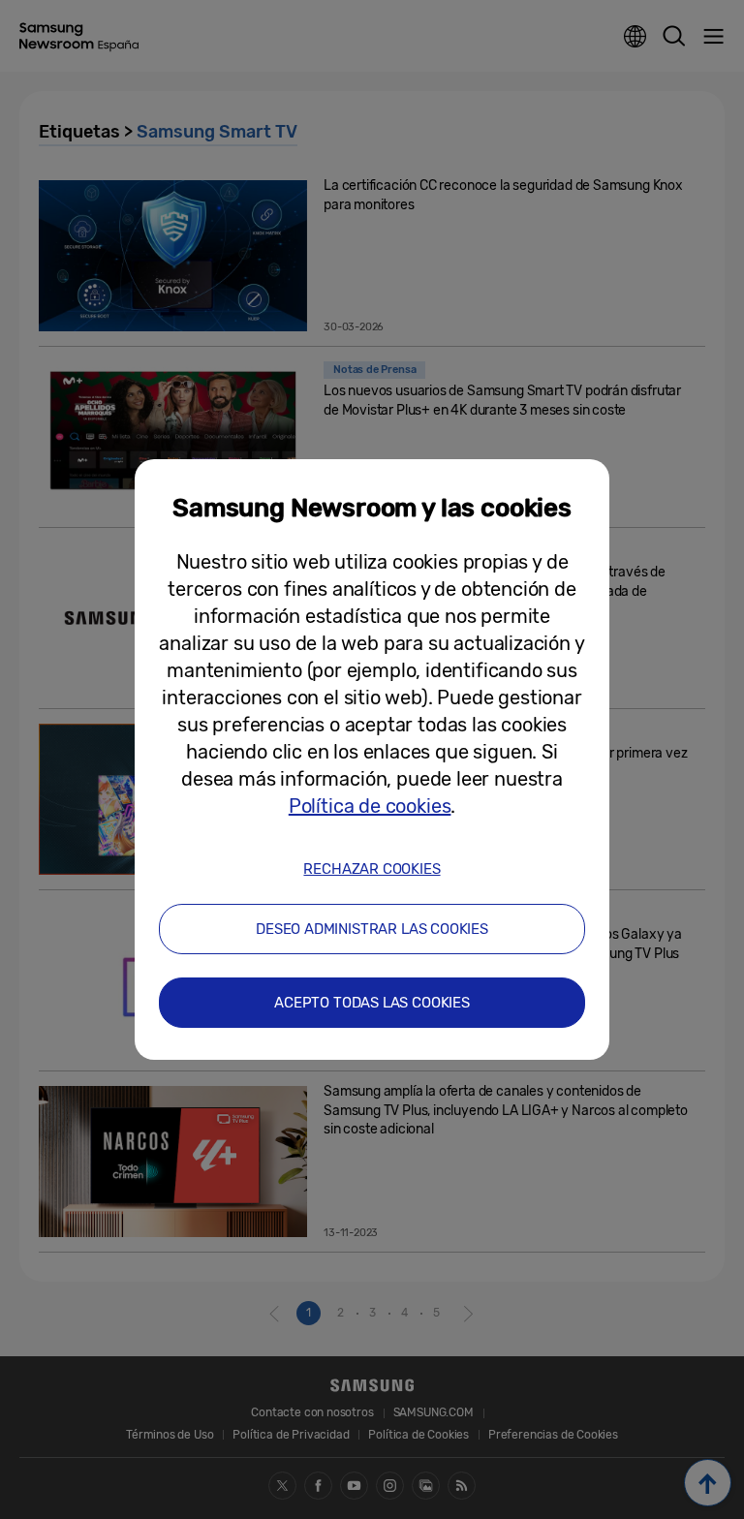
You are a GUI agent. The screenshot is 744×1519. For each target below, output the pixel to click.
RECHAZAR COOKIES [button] (371, 869)
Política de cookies (370, 806)
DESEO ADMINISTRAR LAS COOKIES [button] (372, 929)
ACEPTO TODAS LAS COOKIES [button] (372, 1002)
